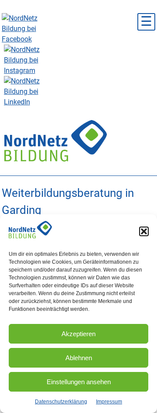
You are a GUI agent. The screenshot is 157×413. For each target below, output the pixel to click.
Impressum (109, 402)
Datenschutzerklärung (61, 402)
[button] (144, 231)
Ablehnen (78, 357)
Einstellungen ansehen (79, 381)
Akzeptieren (78, 333)
